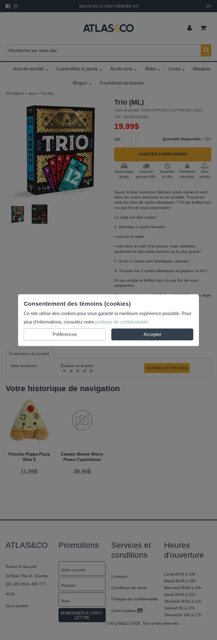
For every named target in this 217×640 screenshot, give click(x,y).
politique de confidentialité (121, 321)
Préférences (65, 334)
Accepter (152, 334)
